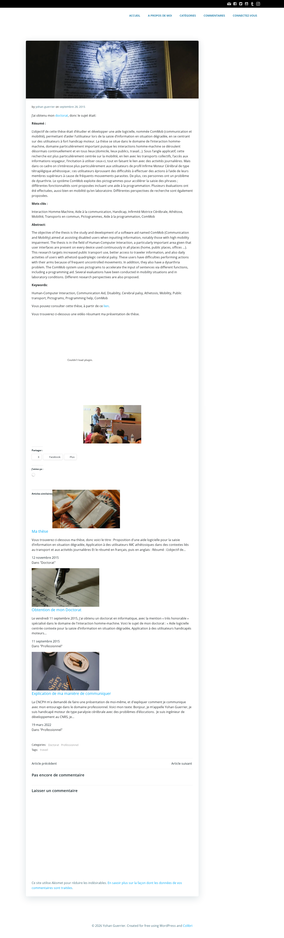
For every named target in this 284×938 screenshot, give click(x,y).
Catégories (188, 15)
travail (44, 750)
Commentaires (214, 15)
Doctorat (53, 745)
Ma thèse (40, 531)
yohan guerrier (45, 107)
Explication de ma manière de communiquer (71, 693)
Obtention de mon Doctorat (56, 609)
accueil (134, 15)
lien (106, 306)
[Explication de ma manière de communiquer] (65, 671)
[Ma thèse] (86, 509)
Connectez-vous (245, 15)
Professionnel (70, 745)
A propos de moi (160, 15)
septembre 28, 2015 (72, 107)
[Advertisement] (231, 105)
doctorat (61, 115)
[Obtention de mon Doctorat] (65, 587)
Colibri (187, 926)
